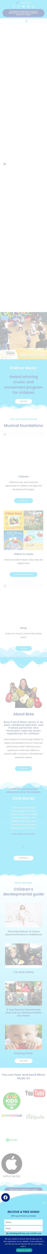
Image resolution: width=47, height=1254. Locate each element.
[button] (43, 1203)
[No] (44, 1245)
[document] (23, 627)
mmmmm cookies (24, 1250)
